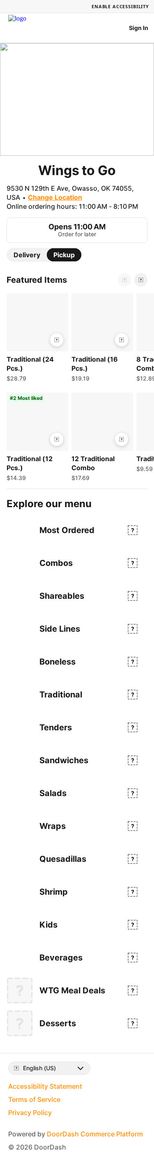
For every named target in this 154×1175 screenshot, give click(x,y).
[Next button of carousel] (140, 279)
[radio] (27, 254)
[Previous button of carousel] (124, 279)
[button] (35, 339)
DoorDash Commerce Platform (95, 1134)
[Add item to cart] (56, 339)
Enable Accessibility (120, 6)
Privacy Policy (30, 1112)
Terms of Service (34, 1099)
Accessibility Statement (45, 1086)
